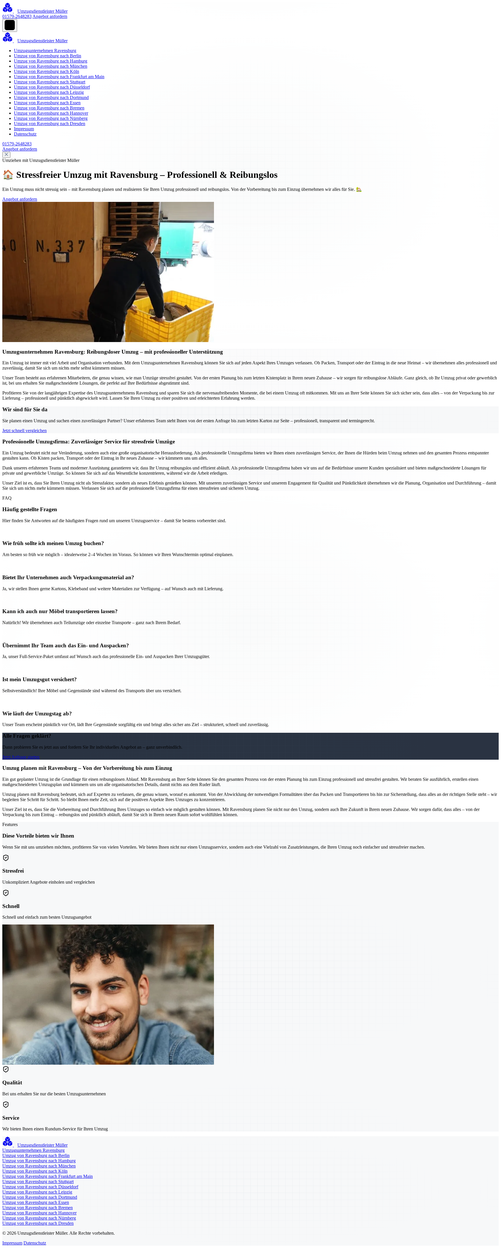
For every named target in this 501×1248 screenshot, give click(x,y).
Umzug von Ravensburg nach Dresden (49, 123)
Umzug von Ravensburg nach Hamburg (50, 61)
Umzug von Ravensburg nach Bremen (49, 107)
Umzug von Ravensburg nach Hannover (51, 113)
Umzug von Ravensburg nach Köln (46, 71)
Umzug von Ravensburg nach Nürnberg (51, 118)
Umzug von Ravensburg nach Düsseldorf (52, 87)
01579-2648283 (17, 16)
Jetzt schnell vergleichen (24, 430)
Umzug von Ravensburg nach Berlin (47, 55)
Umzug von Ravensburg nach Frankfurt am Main (59, 76)
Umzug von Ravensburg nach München (50, 66)
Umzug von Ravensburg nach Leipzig (49, 92)
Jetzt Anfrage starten (20, 756)
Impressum (24, 128)
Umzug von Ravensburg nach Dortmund (51, 97)
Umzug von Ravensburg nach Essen (47, 102)
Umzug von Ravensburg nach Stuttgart (49, 81)
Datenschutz (25, 133)
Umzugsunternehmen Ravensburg (45, 50)
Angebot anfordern (49, 16)
